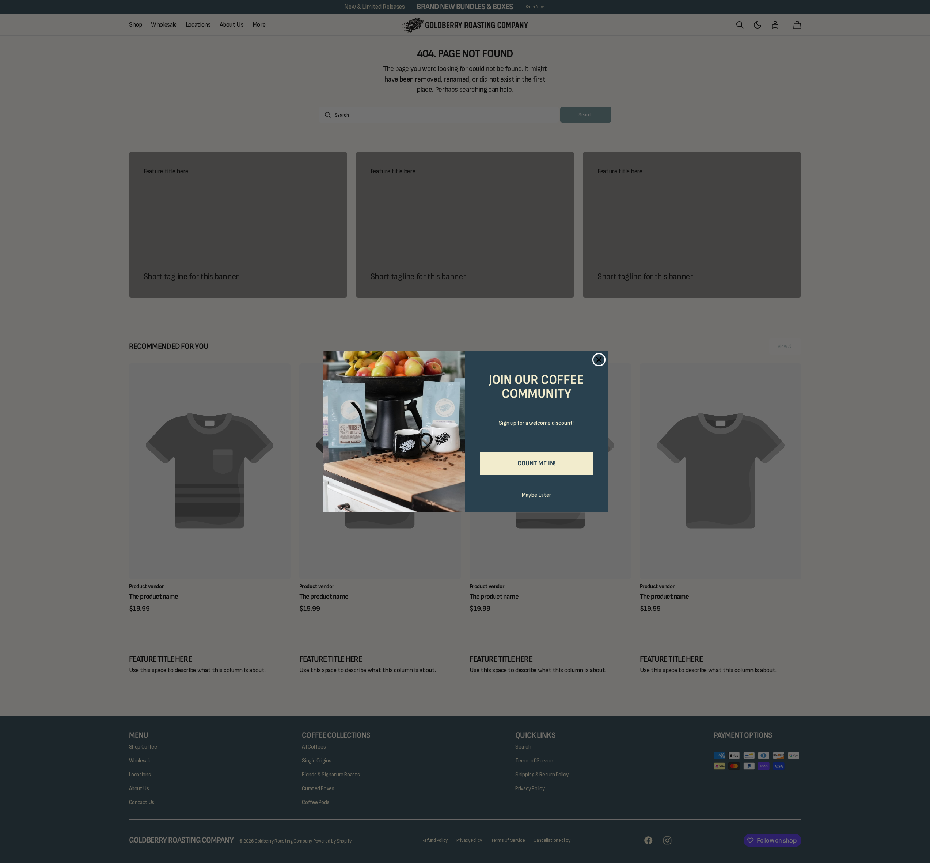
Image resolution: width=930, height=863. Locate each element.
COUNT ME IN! (536, 463)
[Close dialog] (599, 360)
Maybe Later (536, 495)
